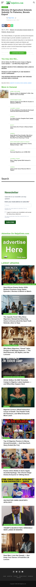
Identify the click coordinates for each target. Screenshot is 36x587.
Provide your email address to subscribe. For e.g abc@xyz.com (16, 209)
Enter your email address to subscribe (17, 201)
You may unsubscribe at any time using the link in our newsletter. (17, 217)
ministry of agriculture (16, 82)
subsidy (30, 82)
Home (4, 576)
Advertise (9, 576)
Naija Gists (11, 17)
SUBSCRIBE (10, 222)
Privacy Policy (23, 576)
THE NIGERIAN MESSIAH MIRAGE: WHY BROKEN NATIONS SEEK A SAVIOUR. (17, 77)
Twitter (19, 577)
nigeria (25, 82)
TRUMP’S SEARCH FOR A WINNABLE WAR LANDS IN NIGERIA (18, 67)
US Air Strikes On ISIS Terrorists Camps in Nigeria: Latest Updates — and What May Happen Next (16, 62)
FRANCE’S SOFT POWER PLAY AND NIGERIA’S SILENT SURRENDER (16, 72)
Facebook (30, 576)
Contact (15, 576)
